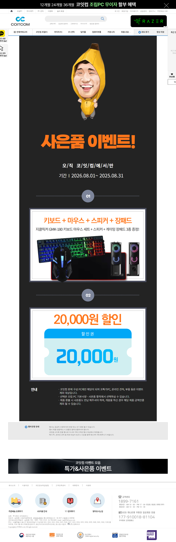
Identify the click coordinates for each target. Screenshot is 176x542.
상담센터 (143, 11)
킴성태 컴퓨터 (63, 23)
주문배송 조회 (162, 11)
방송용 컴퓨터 (94, 23)
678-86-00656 (38, 518)
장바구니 (152, 11)
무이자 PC (83, 23)
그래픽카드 (74, 23)
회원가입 (125, 11)
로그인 (117, 11)
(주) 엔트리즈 (75, 524)
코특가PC (53, 23)
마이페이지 (134, 11)
